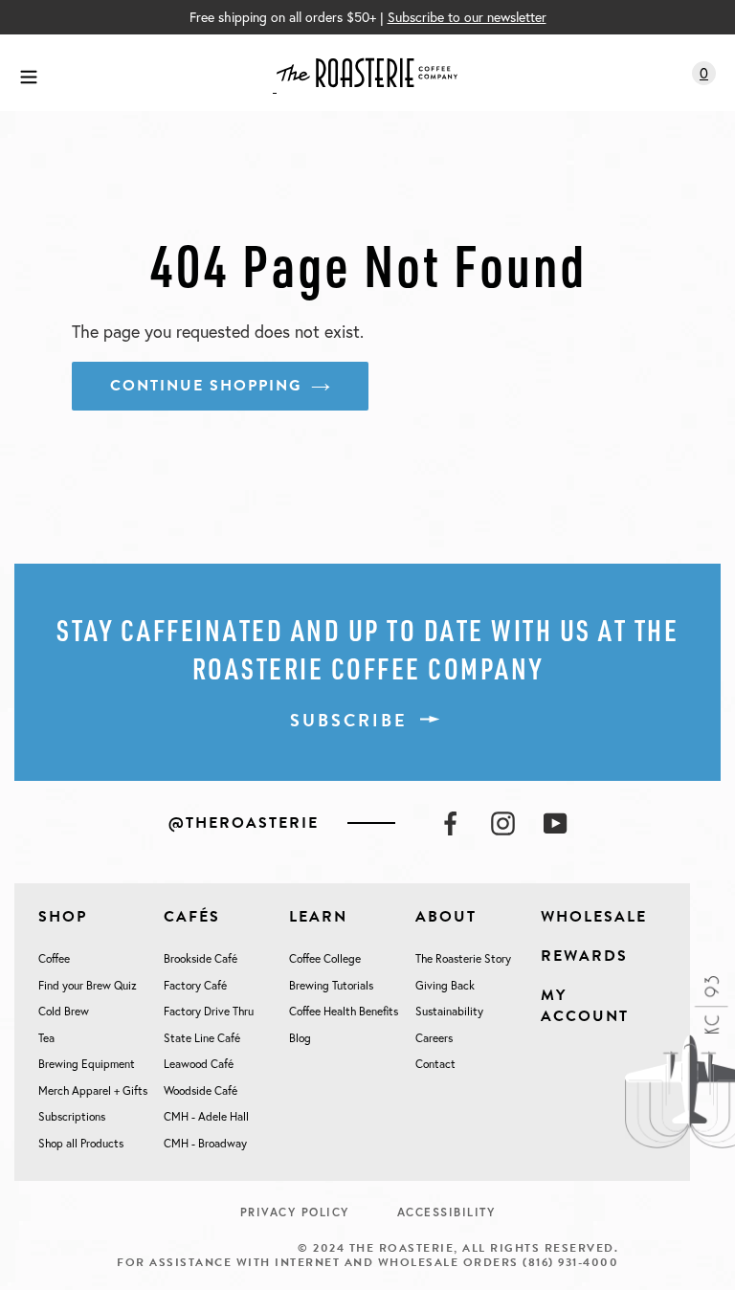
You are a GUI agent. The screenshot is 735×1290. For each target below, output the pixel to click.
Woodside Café (200, 1090)
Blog (300, 1038)
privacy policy (294, 1212)
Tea (46, 1038)
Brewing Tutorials (331, 985)
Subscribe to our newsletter (467, 17)
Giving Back (445, 985)
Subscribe (349, 720)
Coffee (54, 958)
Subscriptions (71, 1116)
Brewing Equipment (86, 1063)
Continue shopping (205, 385)
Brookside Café (200, 958)
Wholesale (594, 916)
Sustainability (449, 1011)
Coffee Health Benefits (343, 1011)
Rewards (584, 956)
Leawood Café (199, 1063)
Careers (434, 1038)
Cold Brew (63, 1011)
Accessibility (446, 1212)
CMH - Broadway (205, 1143)
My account (585, 1005)
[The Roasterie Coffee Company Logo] (365, 72)
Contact (435, 1063)
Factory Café (195, 985)
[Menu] (28, 73)
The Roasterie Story (463, 958)
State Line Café (202, 1038)
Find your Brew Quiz (87, 985)
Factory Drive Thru (209, 1011)
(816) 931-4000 (570, 1262)
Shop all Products (80, 1143)
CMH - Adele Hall (206, 1116)
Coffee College (325, 958)
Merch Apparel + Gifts (92, 1090)
